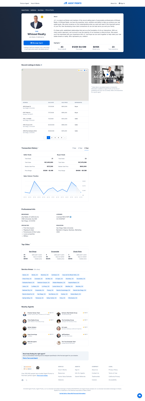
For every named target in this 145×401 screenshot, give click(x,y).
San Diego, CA (41, 294)
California (33, 10)
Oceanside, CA (39, 290)
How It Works (62, 370)
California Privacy (114, 376)
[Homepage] (72, 3)
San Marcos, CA (53, 294)
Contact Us (95, 373)
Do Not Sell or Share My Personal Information (73, 393)
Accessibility (113, 380)
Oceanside (55, 251)
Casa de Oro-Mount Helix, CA (70, 275)
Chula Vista (77, 251)
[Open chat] (139, 395)
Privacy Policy (113, 370)
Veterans (61, 380)
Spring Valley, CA (27, 298)
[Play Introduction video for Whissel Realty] (107, 74)
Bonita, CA (35, 275)
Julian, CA (25, 286)
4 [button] (58, 137)
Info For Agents (80, 373)
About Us (114, 3)
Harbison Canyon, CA (43, 282)
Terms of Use (113, 373)
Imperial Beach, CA (73, 282)
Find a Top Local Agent (30, 358)
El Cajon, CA (59, 278)
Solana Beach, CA (76, 294)
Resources (61, 373)
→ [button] (64, 137)
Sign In (122, 3)
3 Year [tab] (86, 148)
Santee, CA (64, 294)
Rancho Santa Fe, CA (28, 294)
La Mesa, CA (35, 286)
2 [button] (51, 137)
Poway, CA (50, 290)
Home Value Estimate (65, 376)
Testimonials (96, 376)
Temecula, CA (39, 298)
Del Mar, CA (49, 278)
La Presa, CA (45, 286)
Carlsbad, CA (55, 275)
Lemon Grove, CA (57, 286)
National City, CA (27, 290)
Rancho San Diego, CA (79, 290)
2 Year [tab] (80, 148)
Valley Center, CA (51, 298)
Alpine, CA (25, 275)
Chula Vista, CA (26, 278)
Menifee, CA (69, 286)
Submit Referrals (80, 376)
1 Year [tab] (74, 148)
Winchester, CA (72, 298)
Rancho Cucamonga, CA (63, 290)
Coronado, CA (38, 278)
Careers (94, 380)
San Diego (41, 10)
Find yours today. (42, 375)
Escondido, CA (81, 278)
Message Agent (37, 43)
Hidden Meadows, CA (59, 282)
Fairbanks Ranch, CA (28, 282)
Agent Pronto (25, 10)
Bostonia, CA (44, 275)
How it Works (35, 3)
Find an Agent (24, 3)
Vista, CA (62, 298)
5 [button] (61, 137)
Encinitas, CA (69, 278)
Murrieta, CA (79, 286)
